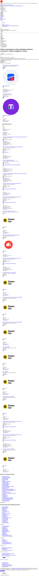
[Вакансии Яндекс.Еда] (20, 220)
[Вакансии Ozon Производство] (20, 77)
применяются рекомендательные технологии (19, 568)
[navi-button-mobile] (1, 20)
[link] (2, 15)
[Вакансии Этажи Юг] (20, 245)
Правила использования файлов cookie (16, 5)
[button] (1, 17)
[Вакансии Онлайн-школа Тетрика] (20, 107)
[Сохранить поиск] (1, 34)
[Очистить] (1, 31)
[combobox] (4, 29)
